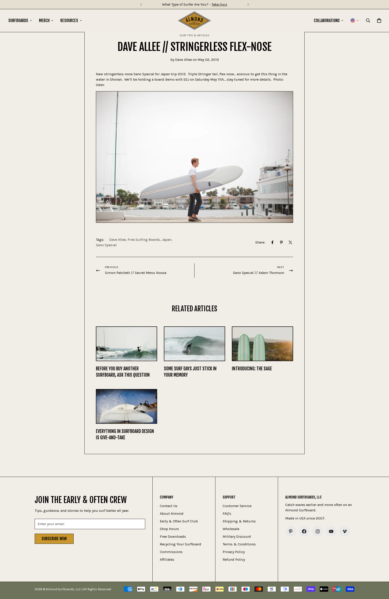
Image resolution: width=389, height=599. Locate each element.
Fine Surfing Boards (144, 239)
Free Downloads (173, 537)
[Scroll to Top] (380, 574)
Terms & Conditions (239, 544)
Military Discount (237, 537)
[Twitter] (290, 242)
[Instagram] (317, 531)
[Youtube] (331, 531)
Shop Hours (169, 529)
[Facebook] (272, 242)
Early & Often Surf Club (179, 521)
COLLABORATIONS (327, 20)
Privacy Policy (234, 552)
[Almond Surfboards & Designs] (194, 20)
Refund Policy (234, 560)
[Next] (248, 4)
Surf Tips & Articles (195, 35)
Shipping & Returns (239, 521)
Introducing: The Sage (252, 368)
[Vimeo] (344, 531)
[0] (379, 20)
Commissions (171, 552)
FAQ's (227, 514)
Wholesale (231, 529)
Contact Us (168, 506)
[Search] (368, 20)
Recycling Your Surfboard (180, 544)
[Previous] (141, 4)
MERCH (44, 20)
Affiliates (167, 560)
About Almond (171, 514)
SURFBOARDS (18, 20)
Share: (260, 242)
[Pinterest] (281, 242)
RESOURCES (69, 20)
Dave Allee (117, 239)
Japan (166, 239)
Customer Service (237, 506)
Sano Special (106, 245)
